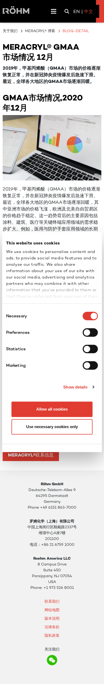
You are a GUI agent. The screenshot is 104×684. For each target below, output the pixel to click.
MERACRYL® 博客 (40, 31)
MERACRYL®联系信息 (31, 455)
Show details (75, 387)
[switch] (90, 332)
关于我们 (10, 31)
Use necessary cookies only (52, 426)
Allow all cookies (52, 409)
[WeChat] (52, 660)
